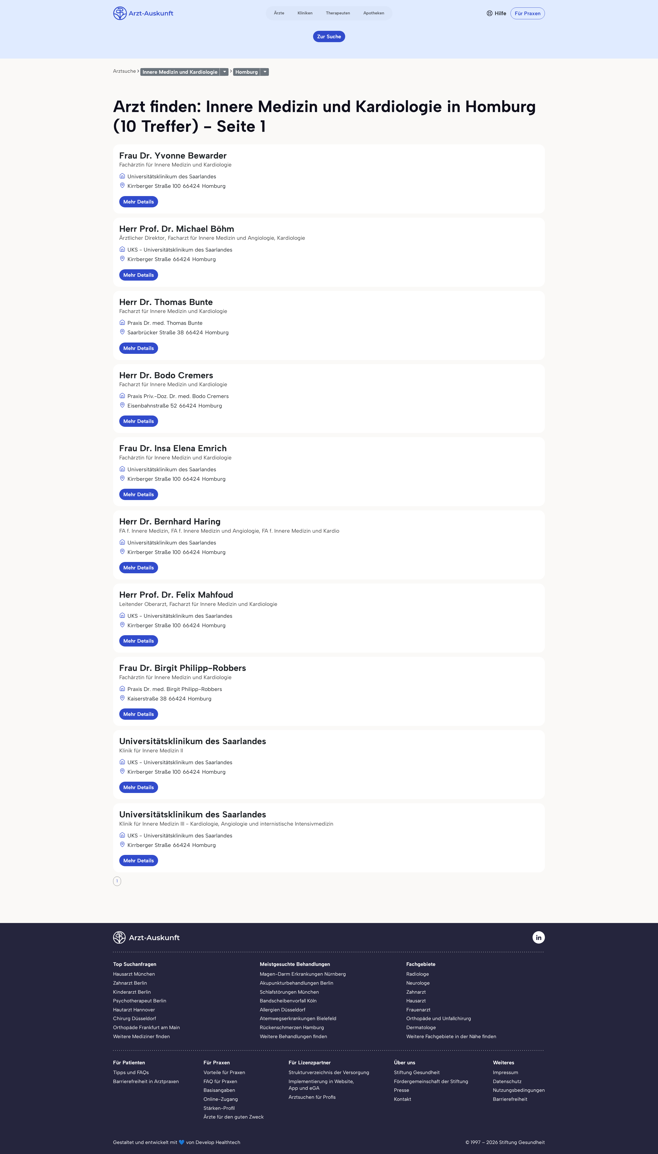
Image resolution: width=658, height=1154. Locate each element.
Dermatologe (421, 1027)
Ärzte (279, 13)
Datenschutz (507, 1081)
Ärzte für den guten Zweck (234, 1117)
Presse (401, 1090)
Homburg (246, 72)
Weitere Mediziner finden (141, 1036)
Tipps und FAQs (131, 1072)
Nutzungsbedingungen (519, 1090)
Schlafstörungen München (289, 992)
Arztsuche (124, 71)
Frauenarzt (418, 1010)
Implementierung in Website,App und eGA (321, 1084)
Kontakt (402, 1099)
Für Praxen (528, 13)
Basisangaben (219, 1090)
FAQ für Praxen (220, 1081)
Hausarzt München (134, 974)
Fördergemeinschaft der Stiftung (431, 1081)
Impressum (505, 1072)
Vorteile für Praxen (224, 1072)
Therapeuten (338, 13)
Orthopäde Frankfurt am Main (146, 1027)
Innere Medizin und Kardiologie (180, 72)
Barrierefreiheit (510, 1099)
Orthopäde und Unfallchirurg (438, 1018)
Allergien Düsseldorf (282, 1010)
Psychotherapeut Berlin (139, 1001)
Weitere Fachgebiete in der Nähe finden (451, 1036)
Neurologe (418, 983)
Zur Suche (329, 36)
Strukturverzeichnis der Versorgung (329, 1072)
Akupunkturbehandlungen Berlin (296, 983)
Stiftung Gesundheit (417, 1072)
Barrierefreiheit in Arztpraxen (146, 1081)
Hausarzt (416, 1001)
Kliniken (305, 13)
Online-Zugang (221, 1099)
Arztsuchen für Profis (312, 1097)
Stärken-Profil (219, 1108)
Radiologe (417, 974)
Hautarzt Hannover (134, 1010)
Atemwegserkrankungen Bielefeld (298, 1018)
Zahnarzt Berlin (130, 983)
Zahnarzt (416, 992)
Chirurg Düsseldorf (134, 1018)
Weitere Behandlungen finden (293, 1036)
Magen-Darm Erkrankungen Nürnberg (303, 974)
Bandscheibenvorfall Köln (288, 1001)
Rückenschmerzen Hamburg (292, 1027)
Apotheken (373, 13)
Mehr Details (138, 202)
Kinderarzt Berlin (132, 992)
